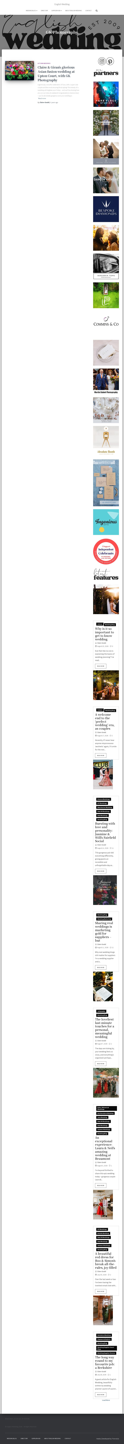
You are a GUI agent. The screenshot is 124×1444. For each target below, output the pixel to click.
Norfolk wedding (103, 1233)
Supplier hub (55, 10)
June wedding (102, 1117)
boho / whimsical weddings (103, 1108)
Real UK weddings (103, 811)
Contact (88, 10)
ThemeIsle (115, 1439)
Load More (106, 1400)
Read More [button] (100, 666)
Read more (42, 98)
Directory (44, 10)
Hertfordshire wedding (105, 1113)
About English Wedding (73, 10)
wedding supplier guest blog (105, 1348)
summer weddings (103, 1129)
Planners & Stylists (103, 1339)
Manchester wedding (104, 807)
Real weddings (102, 815)
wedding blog (110, 625)
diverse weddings (103, 799)
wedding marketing (104, 919)
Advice (99, 624)
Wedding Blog (31, 10)
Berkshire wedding (104, 1335)
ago (54, 102)
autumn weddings (44, 63)
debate (99, 710)
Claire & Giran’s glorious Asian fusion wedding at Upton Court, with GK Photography (56, 73)
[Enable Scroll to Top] (119, 1439)
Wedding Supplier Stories (106, 1353)
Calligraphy (101, 1011)
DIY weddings (102, 803)
